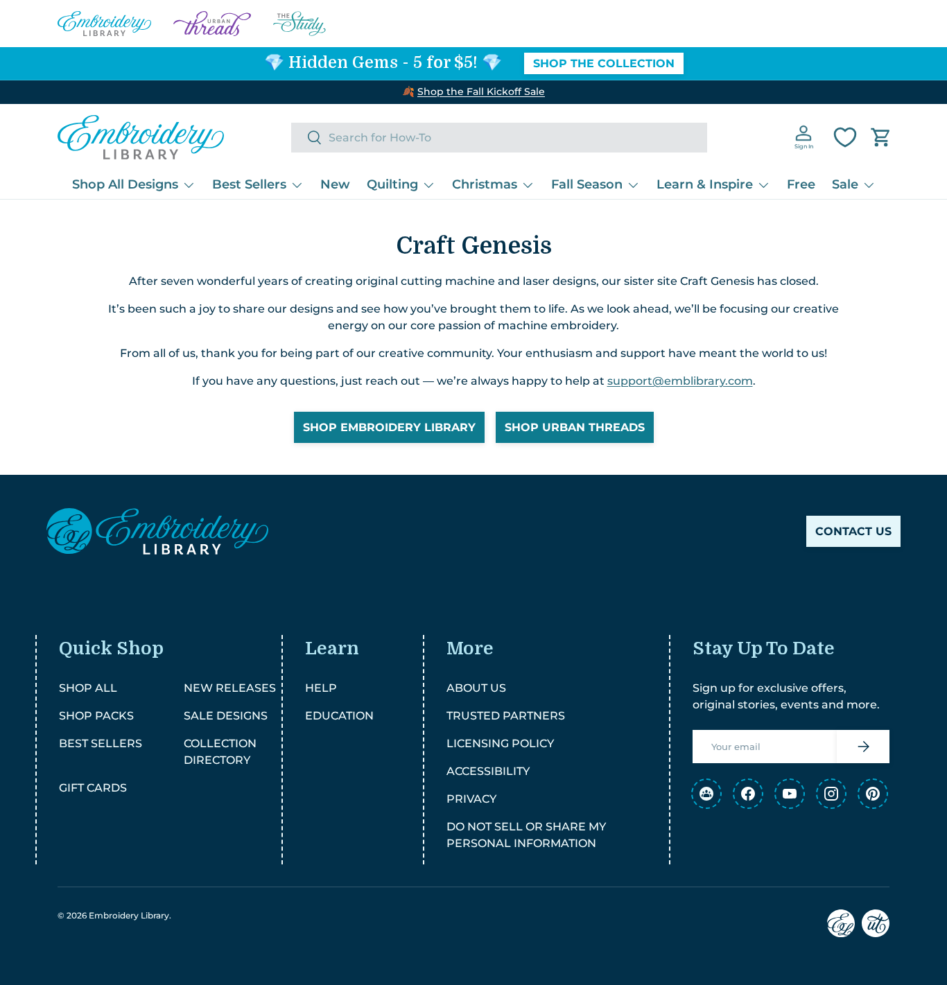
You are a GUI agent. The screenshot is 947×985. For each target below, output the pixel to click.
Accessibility (488, 771)
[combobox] (499, 137)
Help (321, 688)
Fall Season (587, 184)
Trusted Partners (505, 715)
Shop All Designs (125, 184)
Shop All (88, 688)
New (335, 184)
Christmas (484, 184)
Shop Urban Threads (575, 427)
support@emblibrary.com (680, 380)
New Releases (230, 688)
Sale (845, 184)
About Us (476, 688)
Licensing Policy (500, 743)
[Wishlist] (845, 137)
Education (339, 715)
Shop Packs (96, 715)
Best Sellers (249, 184)
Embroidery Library (129, 915)
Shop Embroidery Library (389, 427)
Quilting (392, 184)
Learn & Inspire (705, 184)
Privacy (471, 798)
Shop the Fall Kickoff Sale (481, 91)
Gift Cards (93, 787)
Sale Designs (226, 715)
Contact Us (853, 531)
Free (801, 184)
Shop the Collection (604, 63)
